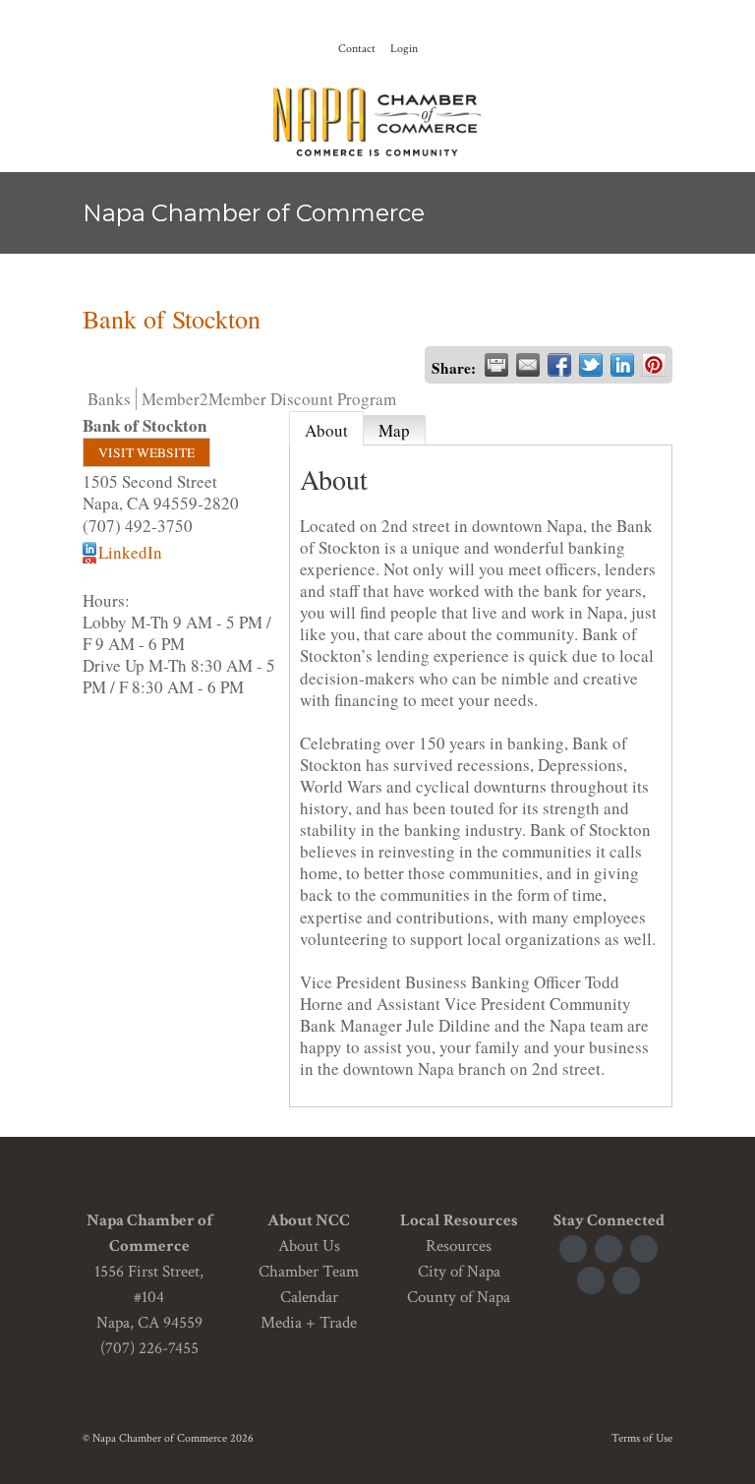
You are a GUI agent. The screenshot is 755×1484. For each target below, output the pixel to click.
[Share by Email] (528, 365)
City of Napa (459, 1271)
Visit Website (146, 452)
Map (394, 430)
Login (404, 48)
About (326, 430)
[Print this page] (496, 365)
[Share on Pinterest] (654, 365)
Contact (357, 48)
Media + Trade (309, 1323)
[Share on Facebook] (559, 365)
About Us (309, 1246)
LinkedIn (130, 552)
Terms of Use (641, 1438)
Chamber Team (309, 1271)
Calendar (309, 1297)
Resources (459, 1246)
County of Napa (458, 1297)
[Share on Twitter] (591, 365)
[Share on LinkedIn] (622, 365)
